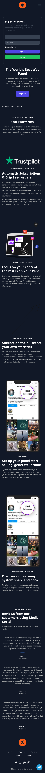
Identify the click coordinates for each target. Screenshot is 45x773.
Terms (17, 755)
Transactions (5, 106)
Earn (12, 106)
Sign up (22, 93)
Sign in (22, 52)
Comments (19, 106)
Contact (29, 755)
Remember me (11, 47)
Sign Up (22, 752)
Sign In (10, 752)
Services (34, 752)
